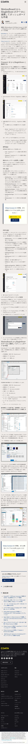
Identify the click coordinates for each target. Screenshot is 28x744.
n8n (15, 723)
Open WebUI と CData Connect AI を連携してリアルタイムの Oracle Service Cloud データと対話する (15, 618)
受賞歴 (16, 700)
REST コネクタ (3, 680)
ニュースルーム (17, 698)
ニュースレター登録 (4, 723)
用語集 (2, 725)
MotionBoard (4, 33)
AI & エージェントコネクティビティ (7, 699)
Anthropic (17, 715)
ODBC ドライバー (4, 670)
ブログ (2, 719)
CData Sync (17, 670)
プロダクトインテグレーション (6, 696)
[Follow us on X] (24, 22)
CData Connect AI (5, 41)
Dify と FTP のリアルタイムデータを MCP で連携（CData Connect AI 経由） (15, 623)
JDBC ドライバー (4, 672)
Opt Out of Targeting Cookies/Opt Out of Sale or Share (14, 742)
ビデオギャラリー (4, 727)
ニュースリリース (18, 696)
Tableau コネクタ (4, 687)
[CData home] (6, 2)
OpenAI (16, 725)
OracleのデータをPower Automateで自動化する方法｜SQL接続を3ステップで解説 (15, 597)
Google (16, 719)
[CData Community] (12, 658)
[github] (9, 658)
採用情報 (16, 706)
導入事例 (2, 717)
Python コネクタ (4, 676)
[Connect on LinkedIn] (26, 22)
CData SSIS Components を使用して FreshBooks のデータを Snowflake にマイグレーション (15, 613)
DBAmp (16, 676)
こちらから (8, 537)
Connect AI (17, 672)
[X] (4, 658)
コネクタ (2, 694)
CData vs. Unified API (5, 705)
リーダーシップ (17, 702)
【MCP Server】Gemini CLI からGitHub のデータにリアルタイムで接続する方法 (15, 634)
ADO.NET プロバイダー (5, 674)
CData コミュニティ (4, 715)
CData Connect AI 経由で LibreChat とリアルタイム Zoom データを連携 (15, 627)
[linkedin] (2, 658)
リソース (2, 721)
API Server (3, 678)
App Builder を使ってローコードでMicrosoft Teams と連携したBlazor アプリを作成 (14, 600)
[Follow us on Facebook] (22, 22)
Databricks (17, 717)
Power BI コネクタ (4, 684)
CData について (18, 694)
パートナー (3, 701)
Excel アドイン (4, 682)
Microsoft (16, 721)
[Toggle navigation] (25, 2)
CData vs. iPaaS (4, 703)
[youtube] (7, 658)
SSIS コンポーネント (18, 674)
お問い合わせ (15, 220)
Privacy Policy (12, 737)
